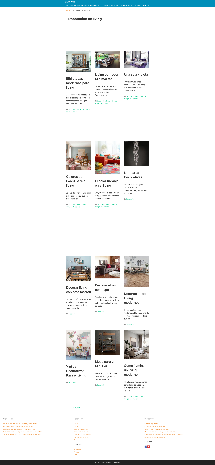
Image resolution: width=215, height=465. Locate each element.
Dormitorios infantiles (81, 429)
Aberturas (77, 449)
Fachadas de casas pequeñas (154, 437)
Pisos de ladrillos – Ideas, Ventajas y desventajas (20, 424)
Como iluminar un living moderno (135, 370)
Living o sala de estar (81, 437)
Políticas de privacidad (113, 462)
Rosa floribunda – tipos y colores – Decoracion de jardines (22, 432)
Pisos (76, 455)
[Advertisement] (107, 37)
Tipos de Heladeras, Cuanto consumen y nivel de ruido (21, 434)
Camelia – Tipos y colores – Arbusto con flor (18, 426)
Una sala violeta (136, 74)
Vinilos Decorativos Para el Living (76, 370)
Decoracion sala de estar (111, 5)
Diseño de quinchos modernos (154, 426)
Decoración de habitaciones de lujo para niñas (19, 429)
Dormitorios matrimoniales (83, 434)
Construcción (137, 5)
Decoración (101, 101)
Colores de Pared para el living (76, 181)
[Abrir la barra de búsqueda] (148, 5)
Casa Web (70, 2)
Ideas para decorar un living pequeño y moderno (160, 432)
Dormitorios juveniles (81, 432)
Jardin (144, 5)
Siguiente (78, 408)
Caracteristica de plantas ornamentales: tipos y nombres (163, 434)
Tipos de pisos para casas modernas (156, 429)
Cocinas (76, 426)
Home (67, 10)
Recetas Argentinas (83, 5)
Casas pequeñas (71, 5)
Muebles (74, 112)
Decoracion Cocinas (96, 5)
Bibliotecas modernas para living (77, 83)
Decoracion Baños (126, 5)
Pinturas (76, 452)
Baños (76, 424)
